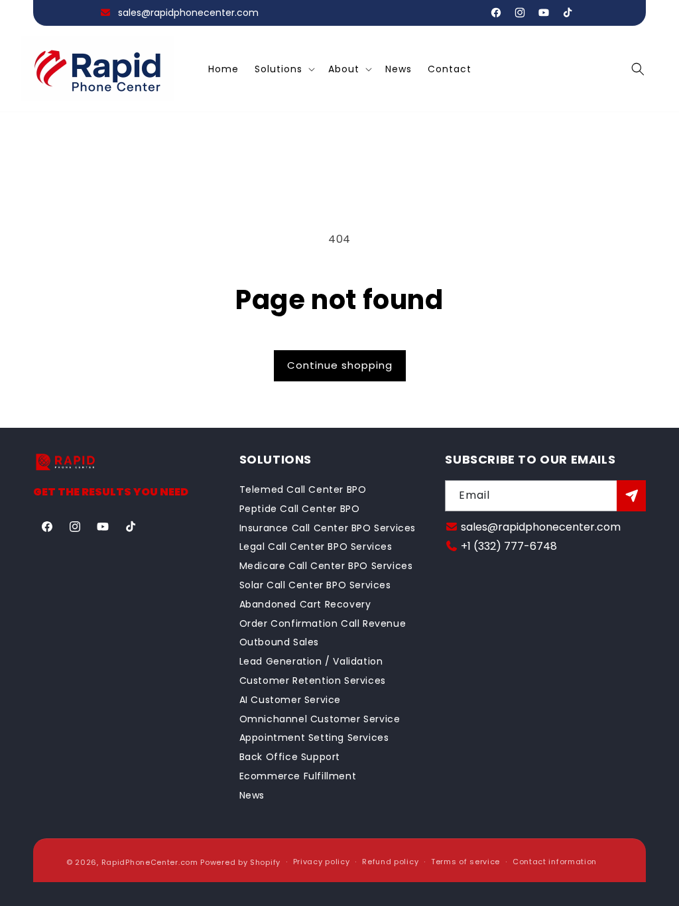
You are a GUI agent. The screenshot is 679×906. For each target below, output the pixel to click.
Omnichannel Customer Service (320, 719)
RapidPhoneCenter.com (149, 862)
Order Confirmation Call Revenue (322, 623)
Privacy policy (321, 861)
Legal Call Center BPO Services (316, 546)
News (252, 795)
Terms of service (465, 861)
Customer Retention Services (312, 680)
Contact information (555, 861)
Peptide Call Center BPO (299, 508)
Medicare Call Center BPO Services (326, 565)
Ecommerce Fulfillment (298, 776)
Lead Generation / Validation (311, 661)
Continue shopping (340, 365)
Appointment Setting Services (314, 737)
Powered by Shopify (240, 862)
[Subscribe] (631, 495)
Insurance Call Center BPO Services (327, 528)
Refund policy (390, 861)
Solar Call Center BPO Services (315, 585)
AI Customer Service (290, 699)
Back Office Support (289, 756)
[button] (283, 69)
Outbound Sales (279, 642)
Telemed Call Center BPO (303, 489)
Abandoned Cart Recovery (305, 604)
